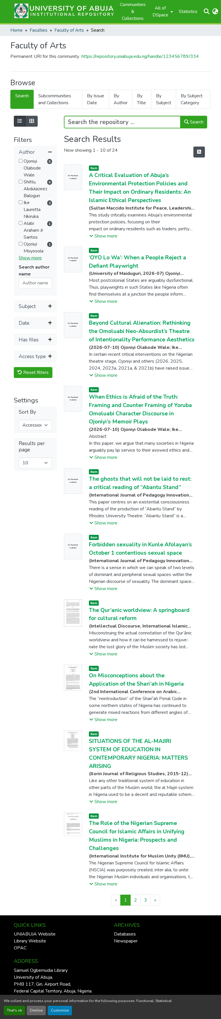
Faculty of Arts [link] (69, 30)
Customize (60, 1010)
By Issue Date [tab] (95, 99)
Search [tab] (22, 96)
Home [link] (16, 30)
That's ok (14, 1010)
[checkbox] (20, 161)
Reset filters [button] (35, 372)
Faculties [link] (38, 30)
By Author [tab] (120, 99)
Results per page (32, 446)
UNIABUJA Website (35, 934)
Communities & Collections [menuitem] (133, 11)
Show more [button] (30, 258)
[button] (62, 11)
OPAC (20, 948)
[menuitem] (162, 11)
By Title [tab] (141, 99)
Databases (125, 934)
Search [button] (196, 122)
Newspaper (126, 941)
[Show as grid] (32, 121)
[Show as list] (20, 121)
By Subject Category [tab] (192, 99)
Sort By (27, 412)
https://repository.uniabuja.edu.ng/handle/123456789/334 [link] (140, 56)
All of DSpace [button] (160, 11)
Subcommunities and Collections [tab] (54, 99)
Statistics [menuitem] (188, 11)
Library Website (30, 941)
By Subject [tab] (163, 99)
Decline (36, 1010)
